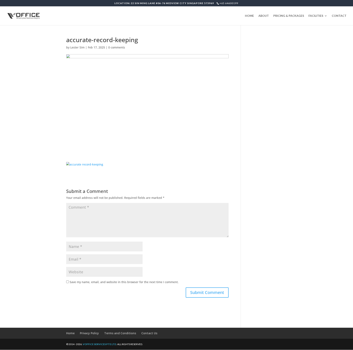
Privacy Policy (89, 333)
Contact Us (149, 333)
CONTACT (339, 15)
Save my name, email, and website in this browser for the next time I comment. (124, 282)
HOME (249, 15)
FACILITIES (315, 15)
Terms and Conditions (120, 333)
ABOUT (263, 15)
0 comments (116, 47)
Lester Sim (77, 47)
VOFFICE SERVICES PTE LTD (99, 344)
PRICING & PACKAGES (288, 15)
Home (70, 333)
